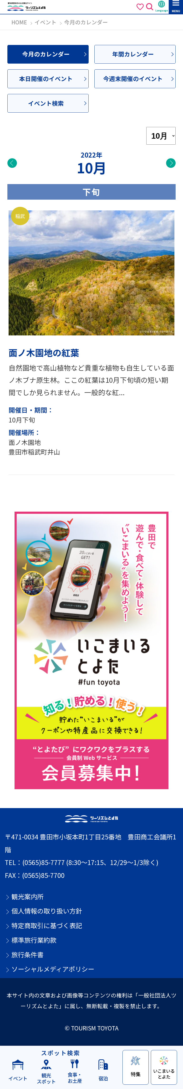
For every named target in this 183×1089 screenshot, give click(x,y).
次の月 (171, 163)
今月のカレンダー (46, 54)
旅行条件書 (27, 955)
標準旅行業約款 (33, 940)
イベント (45, 22)
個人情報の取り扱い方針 (46, 911)
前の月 (12, 163)
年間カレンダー (133, 54)
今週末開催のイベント (133, 78)
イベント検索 (46, 103)
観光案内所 (27, 896)
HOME (19, 22)
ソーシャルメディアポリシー (52, 969)
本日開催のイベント (46, 78)
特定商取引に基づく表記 (46, 925)
